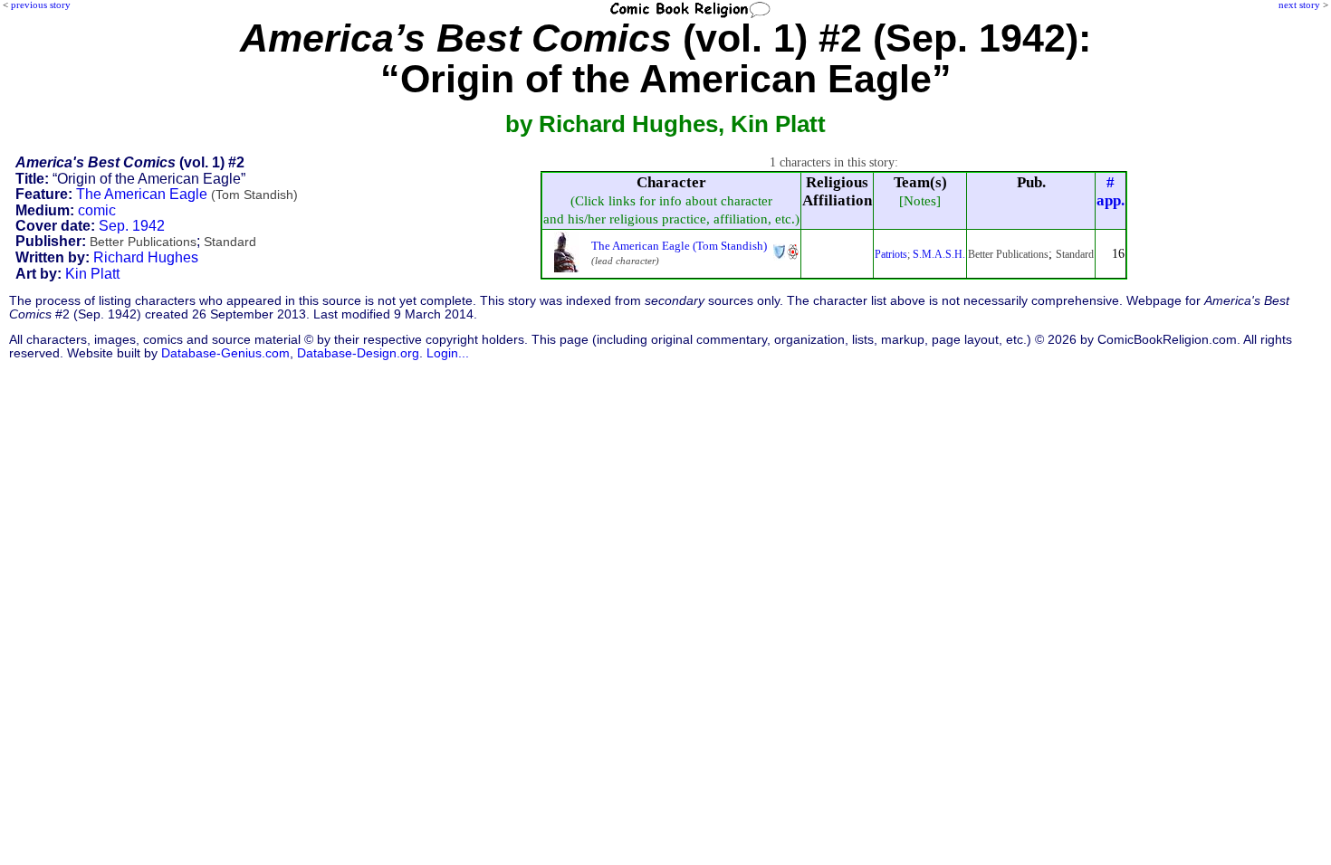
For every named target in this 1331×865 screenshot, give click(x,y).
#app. (1110, 191)
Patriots (891, 254)
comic (97, 210)
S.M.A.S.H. (939, 254)
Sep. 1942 (132, 225)
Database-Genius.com (225, 353)
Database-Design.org (358, 353)
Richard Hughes (145, 257)
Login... (447, 353)
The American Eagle (187, 194)
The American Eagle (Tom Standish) (679, 245)
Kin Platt (92, 273)
